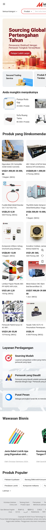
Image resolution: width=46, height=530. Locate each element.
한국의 (17, 512)
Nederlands (35, 512)
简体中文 (21, 510)
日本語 (39, 510)
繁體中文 (31, 510)
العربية (26, 512)
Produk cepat (25, 505)
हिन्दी (44, 512)
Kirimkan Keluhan (10, 502)
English (12, 510)
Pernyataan (37, 502)
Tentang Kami (24, 502)
